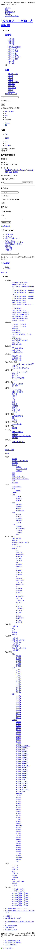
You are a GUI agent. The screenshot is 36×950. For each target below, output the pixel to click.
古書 (7, 69)
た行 (17, 576)
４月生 (18, 676)
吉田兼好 (19, 516)
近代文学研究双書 (18, 378)
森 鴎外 (19, 612)
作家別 (14, 548)
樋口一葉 (19, 598)
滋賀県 (18, 815)
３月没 (18, 700)
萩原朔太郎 (20, 596)
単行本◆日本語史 (14, 57)
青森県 (18, 724)
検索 (6, 10)
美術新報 (15, 434)
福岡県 (18, 845)
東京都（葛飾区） (22, 785)
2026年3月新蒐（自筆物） (21, 895)
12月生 (18, 692)
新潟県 (18, 799)
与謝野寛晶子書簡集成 (20, 340)
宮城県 (18, 728)
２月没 (18, 698)
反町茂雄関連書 (17, 416)
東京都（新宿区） (22, 752)
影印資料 (11, 39)
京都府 (18, 817)
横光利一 (19, 616)
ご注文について (10, 12)
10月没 (18, 714)
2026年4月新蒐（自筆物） (21, 897)
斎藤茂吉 (19, 570)
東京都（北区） (21, 779)
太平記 (18, 522)
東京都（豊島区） (22, 773)
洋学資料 (19, 471)
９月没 (18, 712)
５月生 (18, 678)
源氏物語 (8, 145)
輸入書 (14, 394)
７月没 (18, 708)
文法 (13, 473)
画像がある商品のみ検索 (11, 108)
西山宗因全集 (17, 344)
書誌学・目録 (13, 74)
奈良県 (18, 823)
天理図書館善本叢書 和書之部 (23, 296)
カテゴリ (8, 8)
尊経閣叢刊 (16, 646)
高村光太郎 (20, 580)
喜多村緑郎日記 (17, 352)
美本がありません (18, 442)
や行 (17, 614)
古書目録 (11, 92)
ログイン (8, 14)
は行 (17, 594)
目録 (13, 418)
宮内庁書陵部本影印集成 (20, 312)
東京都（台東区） (22, 756)
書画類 (18, 662)
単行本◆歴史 (13, 53)
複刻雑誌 (15, 540)
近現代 (14, 404)
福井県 (18, 805)
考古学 (14, 396)
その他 (14, 380)
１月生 (18, 670)
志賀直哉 (19, 572)
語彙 (13, 475)
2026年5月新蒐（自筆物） (21, 899)
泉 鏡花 (19, 558)
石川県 (18, 803)
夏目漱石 (19, 592)
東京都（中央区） (22, 748)
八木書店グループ (11, 929)
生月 (13, 668)
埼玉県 (18, 742)
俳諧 (17, 534)
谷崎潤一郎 (20, 584)
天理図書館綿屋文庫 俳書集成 (23, 290)
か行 (17, 562)
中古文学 (15, 867)
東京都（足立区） (22, 781)
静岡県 (18, 809)
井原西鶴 (19, 526)
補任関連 (15, 406)
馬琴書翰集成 (17, 338)
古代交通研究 (17, 390)
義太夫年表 (16, 350)
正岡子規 (19, 606)
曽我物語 (19, 520)
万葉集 (14, 493)
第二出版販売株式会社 (12, 940)
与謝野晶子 (20, 618)
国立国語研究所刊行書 (20, 461)
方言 (13, 481)
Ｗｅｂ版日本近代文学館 (20, 368)
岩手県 (18, 726)
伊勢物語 (19, 504)
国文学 (10, 80)
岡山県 (18, 831)
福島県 (18, 734)
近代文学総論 (17, 546)
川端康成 (19, 564)
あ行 (17, 550)
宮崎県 (18, 855)
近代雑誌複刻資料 (14, 47)
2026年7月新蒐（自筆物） (21, 903)
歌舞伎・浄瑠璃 (17, 384)
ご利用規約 (8, 916)
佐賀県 (18, 847)
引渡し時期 (8, 248)
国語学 (10, 78)
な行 (17, 586)
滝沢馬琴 (19, 530)
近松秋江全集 (17, 360)
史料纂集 (15, 438)
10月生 (18, 688)
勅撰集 (18, 491)
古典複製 (11, 86)
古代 (13, 398)
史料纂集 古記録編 (19, 324)
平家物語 (19, 518)
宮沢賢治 (19, 610)
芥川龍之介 (20, 554)
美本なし (11, 63)
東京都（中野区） (22, 771)
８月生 (18, 684)
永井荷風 (19, 588)
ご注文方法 (8, 236)
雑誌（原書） (17, 538)
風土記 (18, 500)
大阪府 (18, 819)
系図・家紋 (16, 410)
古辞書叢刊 (16, 650)
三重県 (18, 813)
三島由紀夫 (20, 608)
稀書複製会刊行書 (18, 640)
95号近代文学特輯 (18, 891)
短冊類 (18, 666)
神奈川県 (19, 793)
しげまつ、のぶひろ (19, 170)
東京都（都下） (21, 791)
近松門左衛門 (20, 528)
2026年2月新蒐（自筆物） (21, 893)
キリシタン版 (17, 424)
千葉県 (18, 744)
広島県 (18, 833)
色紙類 (18, 664)
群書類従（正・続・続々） (21, 436)
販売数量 (8, 246)
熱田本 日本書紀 (18, 320)
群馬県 (18, 740)
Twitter (7, 267)
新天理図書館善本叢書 (20, 318)
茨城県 (18, 736)
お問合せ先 (8, 250)
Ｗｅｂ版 (11, 61)
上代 (13, 494)
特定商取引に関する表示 (13, 244)
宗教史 (14, 408)
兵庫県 (18, 821)
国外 (17, 861)
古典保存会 (16, 644)
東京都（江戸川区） (23, 789)
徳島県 (18, 837)
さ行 (17, 568)
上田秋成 (19, 532)
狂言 (13, 630)
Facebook (8, 268)
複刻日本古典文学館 (19, 648)
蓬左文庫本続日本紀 (19, 310)
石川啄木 (19, 556)
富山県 (18, 801)
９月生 (18, 686)
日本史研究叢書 (17, 392)
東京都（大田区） (22, 762)
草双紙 (14, 875)
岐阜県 (18, 807)
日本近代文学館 (17, 432)
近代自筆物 (12, 88)
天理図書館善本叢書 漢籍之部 (23, 298)
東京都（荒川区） (22, 783)
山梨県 (18, 795)
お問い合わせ (9, 927)
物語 (10, 172)
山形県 (18, 732)
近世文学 (15, 374)
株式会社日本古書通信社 (13, 942)
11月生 (18, 690)
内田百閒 (19, 560)
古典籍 (10, 90)
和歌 (13, 489)
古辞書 (18, 467)
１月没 (18, 696)
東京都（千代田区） (23, 746)
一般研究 (30, 170)
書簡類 (18, 658)
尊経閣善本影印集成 (19, 284)
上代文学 (15, 865)
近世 (13, 402)
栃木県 (18, 738)
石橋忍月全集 (17, 356)
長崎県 (18, 849)
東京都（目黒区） (22, 763)
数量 (2, 182)
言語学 (10, 76)
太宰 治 (19, 582)
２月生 (18, 672)
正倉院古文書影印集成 (20, 282)
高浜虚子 (19, 578)
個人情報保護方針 (11, 925)
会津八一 (19, 552)
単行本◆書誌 (13, 55)
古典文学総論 (17, 487)
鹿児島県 (19, 857)
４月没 (18, 702)
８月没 (18, 710)
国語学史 (15, 463)
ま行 (17, 604)
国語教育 (15, 483)
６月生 (18, 680)
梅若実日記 (16, 342)
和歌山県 (19, 825)
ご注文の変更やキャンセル (14, 242)
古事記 (18, 496)
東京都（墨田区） (22, 758)
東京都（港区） (21, 750)
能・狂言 (15, 386)
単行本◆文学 (13, 49)
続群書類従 (16, 330)
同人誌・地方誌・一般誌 (20, 542)
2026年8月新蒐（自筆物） (21, 905)
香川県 (18, 839)
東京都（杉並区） (22, 769)
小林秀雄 (19, 566)
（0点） (12, 16)
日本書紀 (19, 498)
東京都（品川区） (22, 760)
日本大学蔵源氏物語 (19, 302)
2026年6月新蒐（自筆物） (21, 901)
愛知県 (18, 811)
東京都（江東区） (22, 787)
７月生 (18, 682)
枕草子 (18, 508)
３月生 (18, 674)
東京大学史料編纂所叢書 (20, 314)
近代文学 (15, 376)
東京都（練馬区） (22, 775)
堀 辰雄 (19, 602)
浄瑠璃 (14, 632)
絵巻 (13, 871)
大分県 (18, 853)
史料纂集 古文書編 (19, 326)
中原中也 (19, 590)
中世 (13, 400)
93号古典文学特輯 (18, 889)
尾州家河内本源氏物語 (20, 316)
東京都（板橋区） (22, 777)
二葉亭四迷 (20, 600)
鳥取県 (18, 827)
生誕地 (14, 720)
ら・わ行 (19, 620)
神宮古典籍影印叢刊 (19, 300)
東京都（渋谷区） (22, 767)
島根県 (18, 829)
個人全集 (15, 544)
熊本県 (18, 851)
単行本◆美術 (13, 59)
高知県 (18, 843)
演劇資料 (11, 43)
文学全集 (11, 45)
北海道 (18, 722)
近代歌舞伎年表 (17, 348)
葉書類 (18, 660)
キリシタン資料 (21, 469)
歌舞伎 (14, 634)
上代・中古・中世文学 (20, 372)
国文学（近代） (13, 82)
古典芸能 (11, 84)
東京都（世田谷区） (23, 765)
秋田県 (18, 730)
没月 (13, 694)
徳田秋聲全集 (17, 358)
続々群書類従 (17, 332)
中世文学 (15, 869)
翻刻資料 (11, 41)
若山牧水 (19, 622)
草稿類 (18, 656)
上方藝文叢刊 (17, 308)
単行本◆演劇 (13, 51)
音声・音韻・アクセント (20, 479)
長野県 (18, 797)
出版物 (8, 35)
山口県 (18, 835)
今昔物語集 (20, 510)
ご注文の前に (9, 234)
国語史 (14, 465)
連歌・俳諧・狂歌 (18, 881)
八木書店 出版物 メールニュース (16, 908)
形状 (13, 654)
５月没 (18, 704)
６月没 (18, 706)
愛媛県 (18, 841)
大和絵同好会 (17, 642)
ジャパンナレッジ (11, 944)
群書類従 (15, 328)
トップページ (9, 111)
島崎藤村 (19, 574)
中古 (6, 141)
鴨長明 (18, 514)
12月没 (18, 718)
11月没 (18, 716)
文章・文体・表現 (18, 477)
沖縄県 (18, 859)
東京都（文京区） (22, 754)
